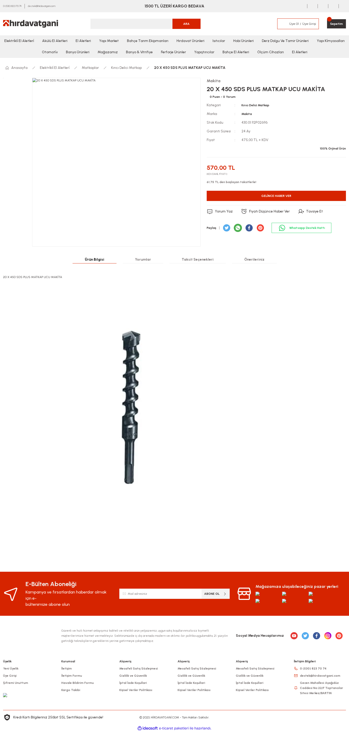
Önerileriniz (254, 259)
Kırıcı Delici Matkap (255, 105)
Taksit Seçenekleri (198, 259)
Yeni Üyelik (10, 668)
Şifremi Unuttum (15, 683)
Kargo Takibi (70, 690)
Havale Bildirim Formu (77, 683)
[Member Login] (283, 24)
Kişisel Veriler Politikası (135, 690)
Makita (246, 114)
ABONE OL (211, 594)
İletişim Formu (71, 675)
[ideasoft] (147, 728)
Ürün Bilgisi (94, 259)
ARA (186, 24)
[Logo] (30, 24)
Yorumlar (143, 259)
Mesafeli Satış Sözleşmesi (138, 668)
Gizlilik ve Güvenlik (133, 675)
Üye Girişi (10, 675)
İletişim (66, 668)
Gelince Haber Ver (276, 196)
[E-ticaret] (174, 728)
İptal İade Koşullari (133, 683)
